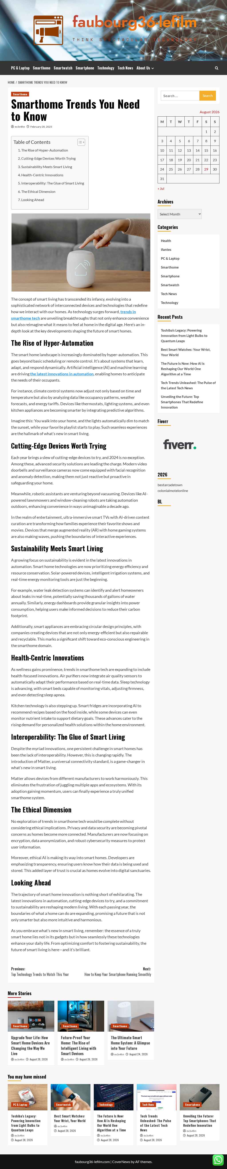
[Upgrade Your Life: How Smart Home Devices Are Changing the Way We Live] (31, 1016)
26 (180, 169)
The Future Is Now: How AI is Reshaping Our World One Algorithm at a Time (183, 368)
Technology (105, 68)
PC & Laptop (20, 68)
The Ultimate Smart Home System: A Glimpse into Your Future (130, 1043)
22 (206, 160)
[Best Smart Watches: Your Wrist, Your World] (70, 1097)
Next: (117, 971)
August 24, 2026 (138, 1054)
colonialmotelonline (173, 490)
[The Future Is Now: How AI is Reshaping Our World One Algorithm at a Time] (113, 1097)
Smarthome (41, 68)
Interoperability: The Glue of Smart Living (52, 183)
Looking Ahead (32, 200)
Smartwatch (63, 68)
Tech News (125, 68)
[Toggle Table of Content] (79, 142)
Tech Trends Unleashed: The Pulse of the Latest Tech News (188, 385)
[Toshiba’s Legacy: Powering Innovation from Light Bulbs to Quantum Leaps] (27, 1097)
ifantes (166, 249)
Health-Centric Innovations (42, 175)
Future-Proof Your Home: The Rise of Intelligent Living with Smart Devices (78, 1045)
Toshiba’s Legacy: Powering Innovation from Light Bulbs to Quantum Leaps (184, 335)
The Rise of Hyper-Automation (44, 150)
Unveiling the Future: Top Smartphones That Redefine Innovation (182, 402)
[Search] (216, 68)
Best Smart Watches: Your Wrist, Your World (185, 352)
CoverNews (121, 1161)
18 (171, 160)
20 (189, 160)
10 (162, 150)
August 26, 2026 (89, 1059)
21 (198, 160)
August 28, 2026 (39, 1059)
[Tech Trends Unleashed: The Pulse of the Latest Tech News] (156, 1097)
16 (215, 150)
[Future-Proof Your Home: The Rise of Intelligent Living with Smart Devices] (81, 1016)
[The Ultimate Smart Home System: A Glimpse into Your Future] (131, 1016)
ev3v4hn (20, 126)
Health (166, 241)
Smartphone (85, 68)
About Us (143, 68)
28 (198, 169)
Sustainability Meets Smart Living (46, 167)
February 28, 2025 (41, 126)
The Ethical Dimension (38, 191)
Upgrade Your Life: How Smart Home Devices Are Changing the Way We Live (30, 1045)
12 (180, 150)
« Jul (161, 188)
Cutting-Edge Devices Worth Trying (48, 158)
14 (198, 150)
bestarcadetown (170, 485)
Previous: (40, 971)
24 (162, 169)
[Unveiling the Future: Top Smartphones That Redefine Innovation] (199, 1097)
